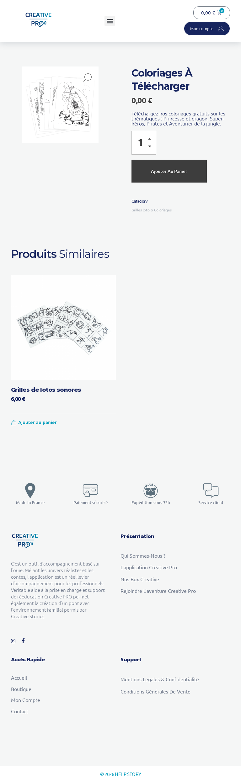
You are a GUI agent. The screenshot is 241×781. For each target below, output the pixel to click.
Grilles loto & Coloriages (151, 209)
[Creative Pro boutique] (38, 20)
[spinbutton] (144, 142)
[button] (109, 21)
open (88, 77)
